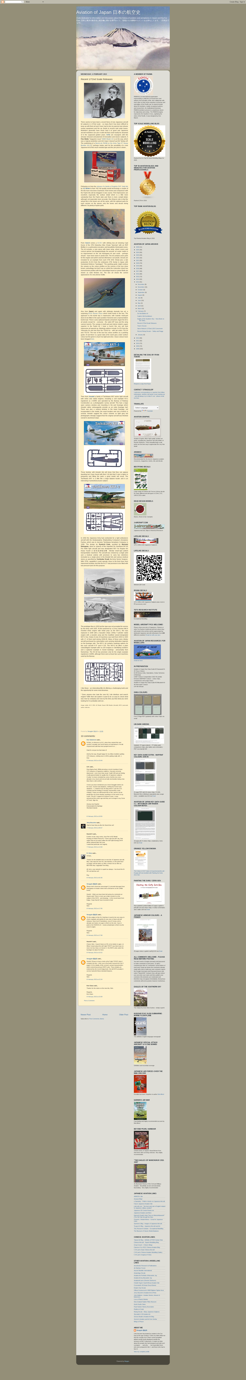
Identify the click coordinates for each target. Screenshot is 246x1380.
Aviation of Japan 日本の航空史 (108, 12)
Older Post (123, 1014)
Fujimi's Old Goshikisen (144, 316)
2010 (138, 343)
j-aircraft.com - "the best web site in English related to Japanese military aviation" (149, 1207)
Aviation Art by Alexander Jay (143, 1278)
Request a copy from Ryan (142, 384)
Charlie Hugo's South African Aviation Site (146, 1283)
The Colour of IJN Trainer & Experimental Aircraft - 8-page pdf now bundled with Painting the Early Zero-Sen (149, 873)
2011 (138, 340)
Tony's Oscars (142, 326)
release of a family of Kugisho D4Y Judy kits (112, 186)
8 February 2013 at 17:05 (94, 908)
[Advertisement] (127, 1009)
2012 (138, 338)
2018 (138, 268)
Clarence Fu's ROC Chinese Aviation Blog (147, 1247)
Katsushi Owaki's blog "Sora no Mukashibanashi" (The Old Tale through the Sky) (149, 1216)
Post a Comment (89, 1000)
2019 (138, 266)
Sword (87, 243)
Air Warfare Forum (139, 1268)
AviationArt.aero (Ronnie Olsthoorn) (145, 1280)
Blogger (126, 1361)
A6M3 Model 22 (107, 139)
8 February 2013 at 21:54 (94, 979)
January (140, 334)
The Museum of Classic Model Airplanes (146, 1231)
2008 (138, 349)
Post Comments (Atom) (96, 1019)
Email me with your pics (153, 635)
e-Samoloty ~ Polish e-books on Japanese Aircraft (149, 1201)
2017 (138, 271)
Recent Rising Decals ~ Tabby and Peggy (150, 331)
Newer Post (86, 1014)
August (140, 295)
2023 (138, 255)
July (139, 298)
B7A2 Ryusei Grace (95, 313)
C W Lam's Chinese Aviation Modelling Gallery (148, 1252)
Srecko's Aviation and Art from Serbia (145, 1319)
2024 (138, 252)
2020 (138, 263)
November (141, 287)
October (140, 289)
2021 (138, 260)
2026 (138, 247)
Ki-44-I (100, 243)
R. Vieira (89, 853)
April (139, 306)
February (141, 311)
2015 (138, 276)
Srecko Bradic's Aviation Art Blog (144, 1316)
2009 (138, 346)
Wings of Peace (139, 1321)
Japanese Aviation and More (142, 1213)
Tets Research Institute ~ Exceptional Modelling (148, 1228)
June (139, 300)
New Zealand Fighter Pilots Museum (145, 1302)
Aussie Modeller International (143, 1270)
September (141, 292)
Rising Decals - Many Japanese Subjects (147, 1312)
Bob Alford (161, 1094)
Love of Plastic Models (141, 1299)
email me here (138, 660)
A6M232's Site (138, 1196)
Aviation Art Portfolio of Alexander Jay (145, 1275)
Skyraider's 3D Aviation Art (142, 1314)
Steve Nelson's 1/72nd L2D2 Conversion (150, 328)
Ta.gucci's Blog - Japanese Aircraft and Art (147, 1226)
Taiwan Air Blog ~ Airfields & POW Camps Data (148, 1240)
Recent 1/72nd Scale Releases (147, 323)
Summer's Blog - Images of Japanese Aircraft (148, 1223)
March (140, 308)
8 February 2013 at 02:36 (94, 877)
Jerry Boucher (91, 822)
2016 (138, 274)
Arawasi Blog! (138, 1199)
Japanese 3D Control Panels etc (144, 1210)
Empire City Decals (140, 1288)
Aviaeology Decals (139, 1273)
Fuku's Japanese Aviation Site (143, 1204)
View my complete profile (141, 1351)
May (139, 303)
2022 (138, 258)
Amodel (91, 396)
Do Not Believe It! (142, 313)
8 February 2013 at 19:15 (94, 952)
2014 (138, 279)
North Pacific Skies (140, 1304)
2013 (138, 282)
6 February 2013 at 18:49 (94, 760)
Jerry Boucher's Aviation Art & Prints (145, 1292)
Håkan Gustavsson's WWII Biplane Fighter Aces (149, 1290)
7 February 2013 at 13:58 (94, 847)
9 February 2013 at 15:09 (94, 996)
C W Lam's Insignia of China (142, 1255)
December (141, 284)
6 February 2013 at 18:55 (94, 816)
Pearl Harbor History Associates (144, 1307)
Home (104, 1014)
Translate (150, 411)
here (92, 339)
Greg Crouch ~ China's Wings (143, 1245)
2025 (138, 249)
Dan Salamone (91, 740)
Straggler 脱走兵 (92, 884)
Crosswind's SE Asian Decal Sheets (145, 1285)
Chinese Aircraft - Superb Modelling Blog (146, 1242)
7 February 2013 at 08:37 (94, 828)
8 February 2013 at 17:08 (94, 935)
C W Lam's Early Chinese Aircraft (144, 1250)
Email (154, 796)
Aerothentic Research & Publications (145, 1265)
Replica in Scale (139, 1309)
